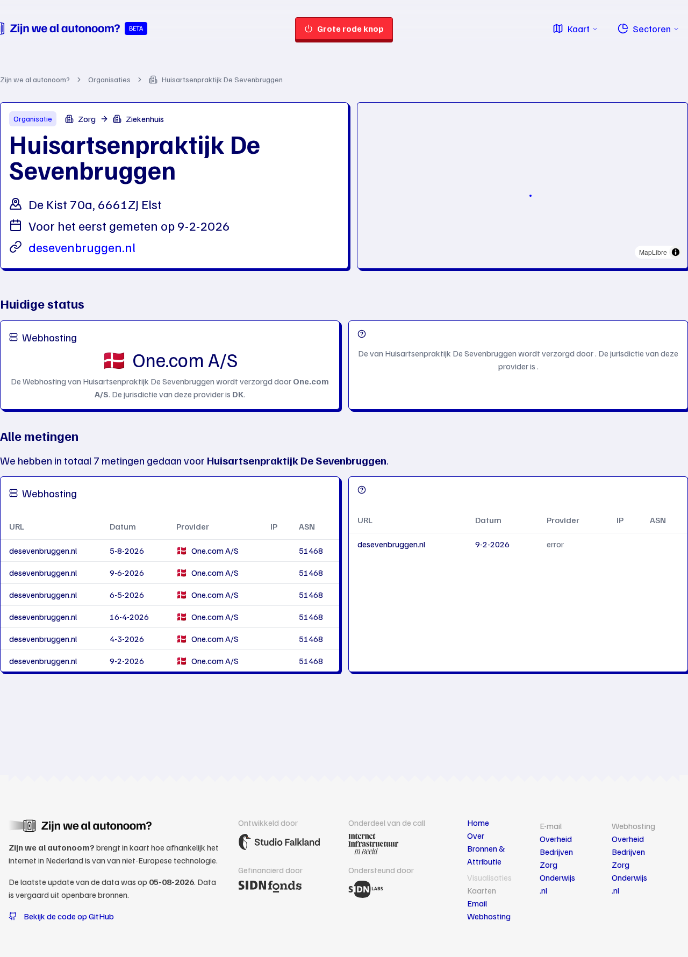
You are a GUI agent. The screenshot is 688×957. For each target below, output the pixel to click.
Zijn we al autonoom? (35, 79)
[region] (522, 183)
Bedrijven (556, 851)
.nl (543, 890)
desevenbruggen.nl (81, 247)
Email (477, 903)
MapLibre (653, 251)
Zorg (548, 864)
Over (475, 835)
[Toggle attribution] (675, 252)
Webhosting (489, 916)
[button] (530, 196)
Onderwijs (557, 877)
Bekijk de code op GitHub (69, 916)
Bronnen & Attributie (486, 855)
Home (478, 822)
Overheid (556, 838)
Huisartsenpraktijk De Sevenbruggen (222, 79)
